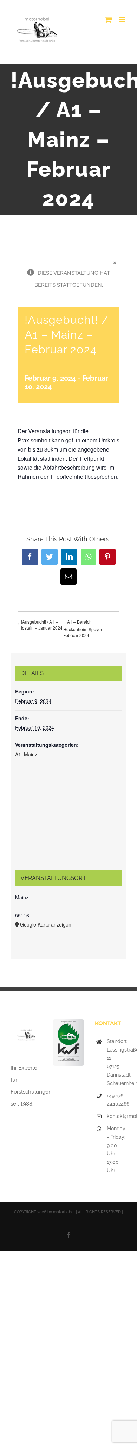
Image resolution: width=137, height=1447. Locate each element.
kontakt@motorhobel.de (116, 1116)
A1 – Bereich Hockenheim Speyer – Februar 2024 (84, 628)
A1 (18, 754)
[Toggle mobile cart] (108, 19)
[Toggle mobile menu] (122, 19)
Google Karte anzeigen (45, 924)
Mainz (30, 754)
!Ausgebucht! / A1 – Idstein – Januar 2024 (42, 625)
